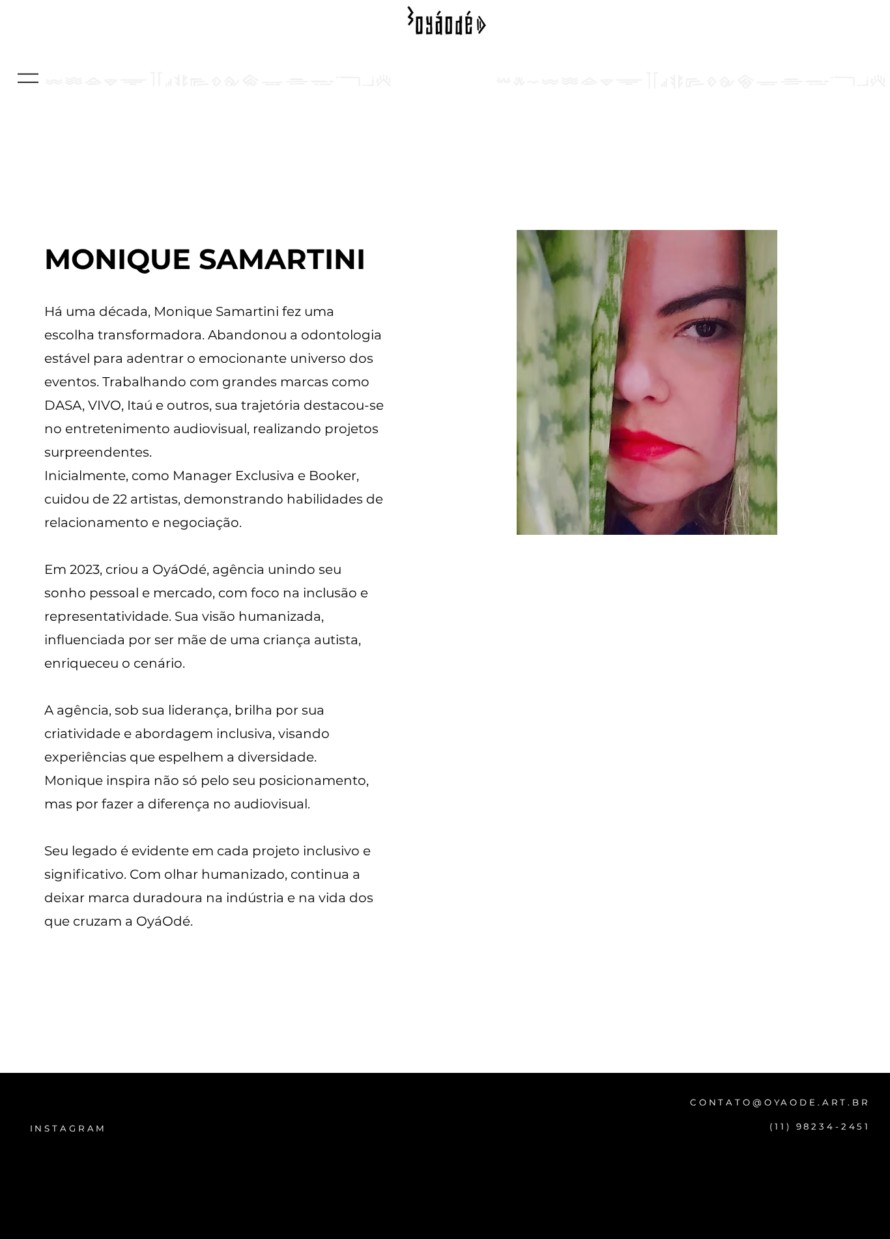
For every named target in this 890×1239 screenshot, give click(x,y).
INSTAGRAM (69, 1128)
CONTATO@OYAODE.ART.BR (780, 1102)
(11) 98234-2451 (819, 1126)
